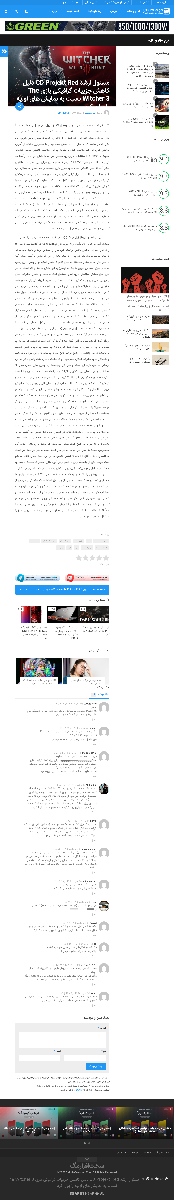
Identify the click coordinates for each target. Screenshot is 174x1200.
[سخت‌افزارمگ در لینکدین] (72, 1193)
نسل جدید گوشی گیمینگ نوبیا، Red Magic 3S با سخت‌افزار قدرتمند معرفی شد (34, 632)
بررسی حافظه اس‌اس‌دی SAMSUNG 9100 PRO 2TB (139, 176)
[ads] (87, 26)
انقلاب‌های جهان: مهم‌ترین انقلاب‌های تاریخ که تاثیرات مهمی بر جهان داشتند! (147, 298)
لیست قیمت (72, 11)
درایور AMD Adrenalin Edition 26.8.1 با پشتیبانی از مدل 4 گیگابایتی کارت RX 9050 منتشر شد (60, 591)
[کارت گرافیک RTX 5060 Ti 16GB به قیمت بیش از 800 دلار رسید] (162, 122)
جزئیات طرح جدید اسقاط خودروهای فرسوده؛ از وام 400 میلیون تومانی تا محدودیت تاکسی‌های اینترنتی (139, 71)
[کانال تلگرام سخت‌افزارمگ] (92, 1193)
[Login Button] (6, 11)
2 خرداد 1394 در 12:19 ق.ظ (64, 965)
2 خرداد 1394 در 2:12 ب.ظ (75, 902)
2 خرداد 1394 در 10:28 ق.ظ (74, 993)
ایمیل (57, 1051)
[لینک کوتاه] (59, 113)
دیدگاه (98, 695)
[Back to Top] (87, 1159)
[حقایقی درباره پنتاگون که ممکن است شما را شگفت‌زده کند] (160, 319)
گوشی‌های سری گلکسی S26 (115, 2)
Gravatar (78, 1090)
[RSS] (102, 1193)
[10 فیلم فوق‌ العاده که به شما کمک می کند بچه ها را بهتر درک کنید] (39, 671)
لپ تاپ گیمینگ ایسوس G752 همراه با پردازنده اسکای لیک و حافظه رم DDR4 (66, 632)
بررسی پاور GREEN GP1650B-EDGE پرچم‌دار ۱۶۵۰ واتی (142, 159)
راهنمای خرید (94, 11)
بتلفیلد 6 (76, 2)
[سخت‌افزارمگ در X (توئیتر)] (77, 1193)
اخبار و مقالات (133, 11)
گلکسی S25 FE (141, 2)
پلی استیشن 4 (101, 547)
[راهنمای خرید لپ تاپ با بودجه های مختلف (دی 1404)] (87, 1123)
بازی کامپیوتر (65, 541)
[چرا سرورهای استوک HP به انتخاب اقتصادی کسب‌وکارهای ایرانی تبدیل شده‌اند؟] (162, 88)
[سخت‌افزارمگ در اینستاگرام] (87, 1193)
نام (103, 1051)
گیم (76, 547)
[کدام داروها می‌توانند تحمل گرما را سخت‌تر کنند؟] (86, 671)
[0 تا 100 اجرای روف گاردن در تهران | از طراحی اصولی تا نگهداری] (160, 333)
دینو (65, 2)
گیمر (69, 547)
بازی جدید (78, 541)
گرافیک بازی (87, 547)
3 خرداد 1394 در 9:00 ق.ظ (73, 821)
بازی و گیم (34, 541)
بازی (88, 541)
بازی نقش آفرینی (49, 541)
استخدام (121, 1153)
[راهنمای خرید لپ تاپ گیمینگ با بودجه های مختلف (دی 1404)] (29, 1123)
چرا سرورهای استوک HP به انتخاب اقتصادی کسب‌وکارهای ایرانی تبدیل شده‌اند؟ (139, 88)
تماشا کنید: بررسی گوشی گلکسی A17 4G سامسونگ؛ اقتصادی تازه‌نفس (139, 210)
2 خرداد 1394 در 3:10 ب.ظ (67, 881)
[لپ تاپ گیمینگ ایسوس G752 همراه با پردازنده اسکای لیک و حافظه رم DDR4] (62, 614)
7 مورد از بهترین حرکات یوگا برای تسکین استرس (137, 347)
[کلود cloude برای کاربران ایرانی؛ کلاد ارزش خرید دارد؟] (162, 105)
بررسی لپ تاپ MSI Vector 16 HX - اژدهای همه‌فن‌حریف (140, 228)
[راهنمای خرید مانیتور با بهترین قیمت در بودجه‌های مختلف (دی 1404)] (144, 1123)
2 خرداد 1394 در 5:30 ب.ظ (65, 849)
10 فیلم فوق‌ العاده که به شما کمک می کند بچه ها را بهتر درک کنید (39, 682)
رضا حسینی (90, 113)
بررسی (113, 11)
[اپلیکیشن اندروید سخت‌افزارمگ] (97, 1193)
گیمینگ (60, 547)
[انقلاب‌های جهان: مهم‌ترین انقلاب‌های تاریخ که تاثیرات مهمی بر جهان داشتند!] (145, 280)
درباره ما (147, 1153)
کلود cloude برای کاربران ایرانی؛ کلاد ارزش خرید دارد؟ (138, 105)
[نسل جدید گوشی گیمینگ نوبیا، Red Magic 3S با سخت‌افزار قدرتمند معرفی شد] (31, 614)
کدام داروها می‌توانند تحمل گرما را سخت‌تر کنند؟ (87, 682)
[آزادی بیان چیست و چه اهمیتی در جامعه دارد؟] (160, 360)
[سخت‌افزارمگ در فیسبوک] (82, 1193)
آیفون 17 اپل (91, 2)
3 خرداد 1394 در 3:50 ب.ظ (69, 785)
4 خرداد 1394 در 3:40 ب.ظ (73, 728)
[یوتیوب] (87, 578)
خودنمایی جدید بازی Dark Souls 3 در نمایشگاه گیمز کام (95, 631)
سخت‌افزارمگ (162, 1153)
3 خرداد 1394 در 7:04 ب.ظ (66, 753)
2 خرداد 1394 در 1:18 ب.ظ (73, 923)
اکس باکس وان (100, 541)
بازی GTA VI (160, 2)
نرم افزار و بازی (158, 40)
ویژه (54, 11)
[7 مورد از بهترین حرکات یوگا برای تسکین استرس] (160, 347)
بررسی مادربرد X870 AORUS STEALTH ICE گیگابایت (143, 193)
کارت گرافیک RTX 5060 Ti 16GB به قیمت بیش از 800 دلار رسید (137, 122)
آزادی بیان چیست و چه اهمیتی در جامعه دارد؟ (139, 360)
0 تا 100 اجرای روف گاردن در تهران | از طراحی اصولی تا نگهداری (136, 333)
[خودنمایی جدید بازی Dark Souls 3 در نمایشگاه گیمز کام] (93, 614)
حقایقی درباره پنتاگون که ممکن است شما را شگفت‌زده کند (136, 320)
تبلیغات (134, 1153)
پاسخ (94, 719)
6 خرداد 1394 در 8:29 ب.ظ (68, 704)
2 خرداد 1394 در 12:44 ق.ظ (77, 944)
